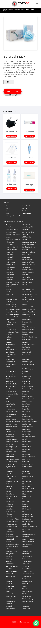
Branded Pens (10, 265)
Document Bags (11, 329)
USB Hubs (25, 584)
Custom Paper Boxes (13, 309)
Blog (7, 213)
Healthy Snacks (11, 391)
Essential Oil (26, 352)
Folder (8, 369)
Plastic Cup (9, 491)
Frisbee (24, 374)
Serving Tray (10, 532)
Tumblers (25, 579)
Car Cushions (10, 275)
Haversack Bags (27, 389)
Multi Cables (10, 457)
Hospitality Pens (27, 396)
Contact (25, 208)
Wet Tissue (26, 594)
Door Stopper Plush (12, 332)
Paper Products (11, 476)
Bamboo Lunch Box (28, 247)
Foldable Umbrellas (28, 364)
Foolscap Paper (11, 371)
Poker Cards (26, 496)
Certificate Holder (28, 280)
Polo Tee (8, 499)
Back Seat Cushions (29, 242)
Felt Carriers (10, 359)
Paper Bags (26, 471)
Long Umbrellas (27, 427)
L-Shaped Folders (11, 414)
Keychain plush (11, 409)
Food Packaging (27, 369)
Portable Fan (10, 501)
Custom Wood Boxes (29, 312)
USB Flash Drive (11, 584)
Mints (24, 452)
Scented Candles (11, 526)
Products (5, 9)
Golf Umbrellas (11, 386)
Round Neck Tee (11, 524)
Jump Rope (26, 404)
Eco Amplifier (26, 339)
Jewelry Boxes (27, 401)
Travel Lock (9, 574)
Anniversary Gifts (28, 232)
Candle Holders (27, 270)
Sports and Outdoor (12, 544)
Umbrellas (9, 581)
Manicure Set (10, 437)
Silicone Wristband (12, 536)
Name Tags (26, 459)
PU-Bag (24, 511)
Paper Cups (9, 474)
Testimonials (26, 213)
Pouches (25, 504)
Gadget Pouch (27, 376)
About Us (9, 206)
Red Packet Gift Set (12, 519)
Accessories (26, 224)
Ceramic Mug (10, 280)
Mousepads (26, 454)
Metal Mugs (9, 449)
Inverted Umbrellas (28, 399)
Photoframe (10, 484)
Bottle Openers (27, 260)
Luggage (8, 429)
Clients (8, 208)
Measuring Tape (11, 439)
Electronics (26, 349)
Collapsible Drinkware (29, 292)
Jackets (8, 401)
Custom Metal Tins (28, 307)
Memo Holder (26, 442)
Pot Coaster (9, 504)
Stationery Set (27, 551)
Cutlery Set (26, 317)
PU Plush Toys (10, 511)
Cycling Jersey (10, 319)
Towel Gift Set (10, 569)
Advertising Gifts (28, 227)
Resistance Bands (12, 521)
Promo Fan (9, 509)
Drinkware (25, 334)
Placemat (9, 486)
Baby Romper (10, 242)
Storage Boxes (10, 554)
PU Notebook (26, 509)
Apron (8, 237)
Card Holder (10, 277)
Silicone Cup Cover (28, 534)
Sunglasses (9, 556)
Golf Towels (26, 384)
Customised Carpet (28, 314)
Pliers (24, 494)
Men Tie (25, 444)
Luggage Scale (10, 432)
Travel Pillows (10, 576)
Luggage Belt (26, 429)
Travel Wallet (26, 576)
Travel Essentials (11, 571)
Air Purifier (26, 229)
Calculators (26, 267)
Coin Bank (9, 292)
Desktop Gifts (27, 322)
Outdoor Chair (27, 467)
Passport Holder (27, 476)
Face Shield (26, 354)
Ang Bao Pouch (11, 232)
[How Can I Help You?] (36, 623)
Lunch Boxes (10, 434)
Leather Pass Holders (29, 421)
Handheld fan (10, 389)
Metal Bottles (26, 447)
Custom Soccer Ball (12, 312)
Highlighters (26, 391)
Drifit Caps (9, 334)
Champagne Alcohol (12, 282)
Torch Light (26, 566)
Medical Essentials (14, 9)
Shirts (24, 532)
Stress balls (26, 554)
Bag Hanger (9, 245)
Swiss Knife (26, 559)
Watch (8, 591)
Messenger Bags (11, 447)
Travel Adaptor (27, 569)
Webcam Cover (11, 594)
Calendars (9, 270)
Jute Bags (9, 406)
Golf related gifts (11, 384)
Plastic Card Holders (29, 489)
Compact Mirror (11, 297)
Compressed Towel (28, 297)
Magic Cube (26, 434)
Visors (24, 586)
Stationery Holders (12, 551)
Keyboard (25, 406)
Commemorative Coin (29, 294)
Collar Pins (9, 294)
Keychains (25, 409)
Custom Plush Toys (28, 309)
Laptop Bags (26, 417)
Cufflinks (25, 304)
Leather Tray (26, 424)
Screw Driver (10, 529)
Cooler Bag (9, 302)
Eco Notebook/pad (28, 344)
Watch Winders (27, 591)
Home (8, 211)
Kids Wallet (26, 411)
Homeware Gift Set (12, 394)
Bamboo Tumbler (11, 249)
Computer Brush (11, 299)
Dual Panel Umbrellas (29, 337)
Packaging (9, 471)
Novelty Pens (10, 464)
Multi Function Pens (28, 457)
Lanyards (9, 417)
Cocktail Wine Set (28, 289)
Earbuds (8, 339)
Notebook (25, 462)
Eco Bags (9, 342)
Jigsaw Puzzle (10, 404)
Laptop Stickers (11, 419)
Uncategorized (27, 581)
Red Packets (26, 519)
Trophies (9, 579)
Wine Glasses (10, 599)
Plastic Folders (27, 491)
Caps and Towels (28, 272)
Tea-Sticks (9, 561)
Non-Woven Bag (11, 462)
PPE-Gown (25, 506)
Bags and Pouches (28, 245)
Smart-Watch (10, 539)
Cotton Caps (26, 302)
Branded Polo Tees (28, 265)
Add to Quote (12, 91)
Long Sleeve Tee (11, 427)
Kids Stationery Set (12, 411)
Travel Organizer (28, 574)
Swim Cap (9, 559)
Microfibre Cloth (11, 452)
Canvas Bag (10, 272)
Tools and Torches (12, 566)
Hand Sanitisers (27, 386)
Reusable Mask (27, 521)
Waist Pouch (26, 589)
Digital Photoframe (28, 327)
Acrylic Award (10, 227)
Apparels (25, 235)
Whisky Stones (11, 596)
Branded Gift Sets (28, 262)
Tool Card (25, 564)
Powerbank (9, 506)
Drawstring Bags (27, 332)
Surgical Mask (25, 9)
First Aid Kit (26, 359)
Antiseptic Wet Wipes (13, 235)
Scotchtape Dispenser (29, 526)
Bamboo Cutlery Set (12, 247)
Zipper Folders (10, 609)
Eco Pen (8, 347)
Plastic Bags (26, 486)
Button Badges (10, 267)
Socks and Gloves (28, 539)
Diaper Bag (9, 324)
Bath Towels (26, 255)
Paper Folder (26, 474)
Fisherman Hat (10, 362)
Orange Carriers (27, 464)
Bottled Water (10, 262)
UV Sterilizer (10, 586)
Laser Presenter (27, 419)
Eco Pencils (26, 347)
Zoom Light (26, 609)
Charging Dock (27, 282)
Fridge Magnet (10, 374)
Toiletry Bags (10, 564)
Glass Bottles (26, 379)
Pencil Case (9, 479)
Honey (24, 394)
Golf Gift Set (26, 381)
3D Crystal (9, 224)
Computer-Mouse (28, 299)
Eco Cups (25, 342)
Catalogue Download (13, 216)
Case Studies (26, 206)
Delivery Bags (27, 319)
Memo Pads (10, 444)
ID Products (9, 399)
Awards (25, 239)
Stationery (25, 547)
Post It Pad (26, 501)
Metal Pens (26, 449)
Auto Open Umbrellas (13, 239)
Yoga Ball (9, 606)
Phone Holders (27, 481)
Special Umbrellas (28, 542)
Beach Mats (26, 257)
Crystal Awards (11, 304)
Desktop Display (11, 322)
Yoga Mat (25, 606)
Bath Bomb (9, 255)
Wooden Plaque (27, 601)
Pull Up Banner (27, 514)
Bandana (25, 249)
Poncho (25, 499)
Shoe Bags (9, 534)
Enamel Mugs (10, 352)
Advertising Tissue (12, 229)
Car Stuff (25, 275)
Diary (24, 324)
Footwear (25, 371)
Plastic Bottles (10, 489)
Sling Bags (25, 536)
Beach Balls (9, 257)
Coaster (8, 289)
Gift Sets (8, 379)
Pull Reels (9, 514)
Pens (24, 479)
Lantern (25, 414)
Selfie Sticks (26, 529)
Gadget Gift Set (11, 376)
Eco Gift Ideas (10, 344)
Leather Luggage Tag (13, 421)
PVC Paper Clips (27, 516)
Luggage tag (26, 432)
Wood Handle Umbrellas (10, 602)
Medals (24, 439)
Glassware (9, 381)
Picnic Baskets (27, 484)
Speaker (8, 542)
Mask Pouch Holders (29, 437)
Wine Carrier (26, 596)
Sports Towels (27, 544)
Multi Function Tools (12, 459)
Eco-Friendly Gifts (11, 349)
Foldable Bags (27, 362)
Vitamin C (9, 589)
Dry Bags (9, 337)
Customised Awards (12, 314)
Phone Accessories (12, 481)
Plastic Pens (10, 494)
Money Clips (10, 454)
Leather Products (11, 424)
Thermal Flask (27, 561)
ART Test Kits (26, 237)
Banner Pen (10, 252)
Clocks (24, 285)
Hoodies (8, 396)
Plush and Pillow (11, 496)
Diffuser (8, 327)
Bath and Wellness (28, 252)
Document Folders (28, 329)
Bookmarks (9, 260)
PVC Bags (9, 516)
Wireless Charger (28, 599)
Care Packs (26, 277)
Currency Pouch (11, 307)
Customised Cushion (12, 317)
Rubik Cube (26, 524)
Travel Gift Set (27, 571)
